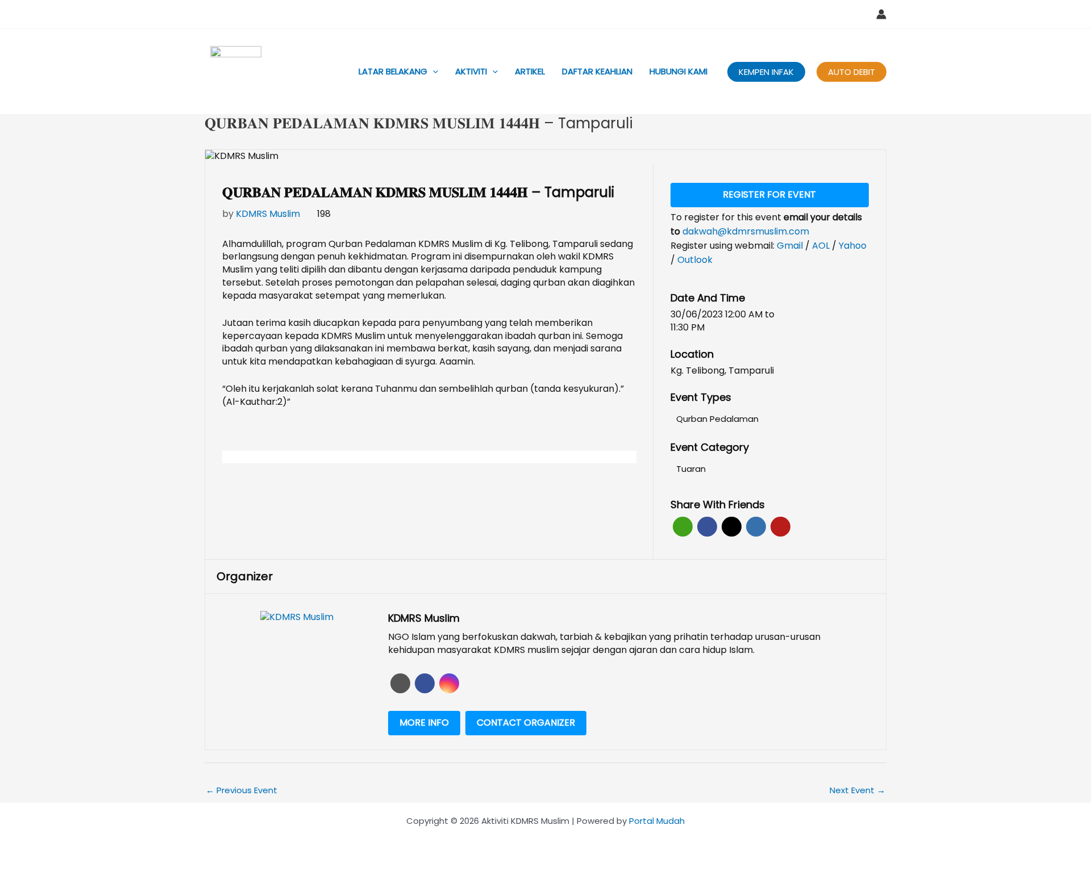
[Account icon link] (881, 14)
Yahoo (853, 245)
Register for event (769, 194)
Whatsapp (683, 527)
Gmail (791, 245)
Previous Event (241, 790)
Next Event (857, 790)
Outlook (695, 259)
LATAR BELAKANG (393, 71)
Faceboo (425, 683)
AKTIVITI (471, 71)
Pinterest (780, 527)
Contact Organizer (526, 722)
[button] (432, 71)
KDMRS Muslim (268, 213)
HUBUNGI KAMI (678, 71)
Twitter (732, 527)
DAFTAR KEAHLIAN (597, 71)
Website (400, 683)
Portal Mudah (657, 821)
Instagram (449, 683)
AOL (822, 245)
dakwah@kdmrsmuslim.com (745, 231)
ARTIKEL (530, 71)
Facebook (707, 527)
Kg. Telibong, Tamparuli (722, 371)
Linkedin (756, 527)
